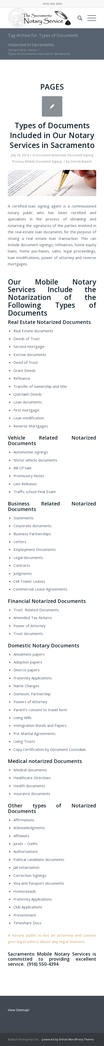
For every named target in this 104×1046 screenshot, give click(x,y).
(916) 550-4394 (52, 4)
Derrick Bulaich (81, 161)
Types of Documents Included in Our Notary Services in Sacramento (52, 135)
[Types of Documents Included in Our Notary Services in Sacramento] (52, 106)
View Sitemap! (18, 1010)
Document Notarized (51, 155)
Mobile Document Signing (43, 161)
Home (32, 50)
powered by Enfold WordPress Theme (68, 1039)
